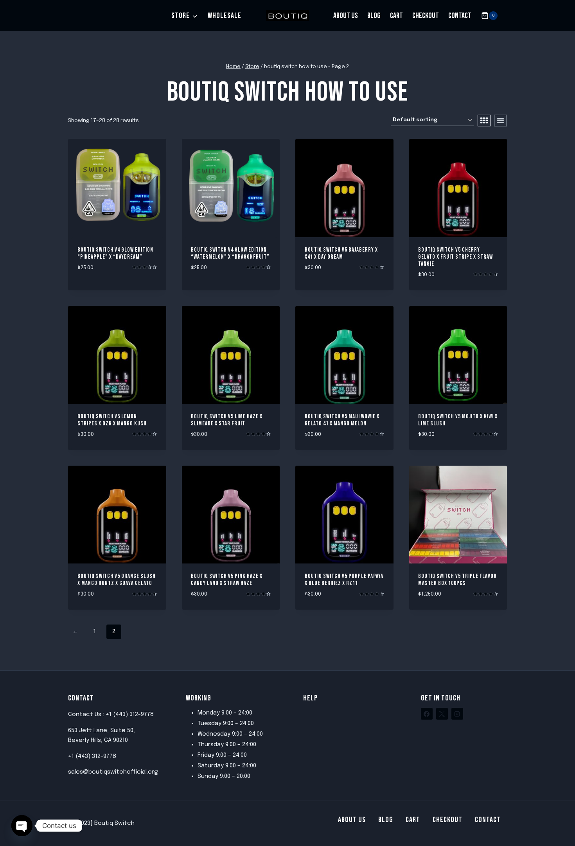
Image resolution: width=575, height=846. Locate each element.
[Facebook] (427, 714)
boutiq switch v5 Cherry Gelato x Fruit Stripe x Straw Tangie (455, 257)
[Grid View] (484, 120)
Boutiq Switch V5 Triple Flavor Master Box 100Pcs (457, 579)
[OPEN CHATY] (21, 825)
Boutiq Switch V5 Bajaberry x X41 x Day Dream (341, 253)
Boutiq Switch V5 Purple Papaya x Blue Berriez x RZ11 (344, 579)
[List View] (500, 120)
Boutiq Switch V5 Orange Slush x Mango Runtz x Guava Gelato (116, 579)
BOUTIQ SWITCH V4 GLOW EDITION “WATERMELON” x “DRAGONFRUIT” (230, 253)
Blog (374, 15)
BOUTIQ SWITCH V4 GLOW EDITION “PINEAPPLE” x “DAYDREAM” (115, 253)
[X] (442, 714)
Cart (396, 15)
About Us (345, 15)
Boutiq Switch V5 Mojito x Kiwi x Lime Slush (458, 420)
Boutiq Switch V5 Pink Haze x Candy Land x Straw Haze (226, 579)
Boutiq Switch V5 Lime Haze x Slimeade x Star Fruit (226, 420)
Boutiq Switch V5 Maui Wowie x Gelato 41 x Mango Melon (342, 420)
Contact (459, 15)
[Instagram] (457, 714)
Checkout (425, 15)
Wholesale (224, 15)
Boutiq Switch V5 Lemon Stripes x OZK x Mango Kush (112, 420)
